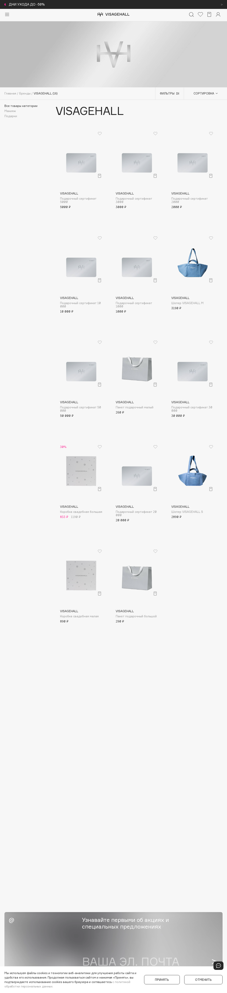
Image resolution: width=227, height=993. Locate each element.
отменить (203, 979)
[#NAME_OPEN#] (218, 965)
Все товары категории (20, 106)
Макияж (10, 111)
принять (162, 979)
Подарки (10, 116)
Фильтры (167, 93)
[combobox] (203, 93)
